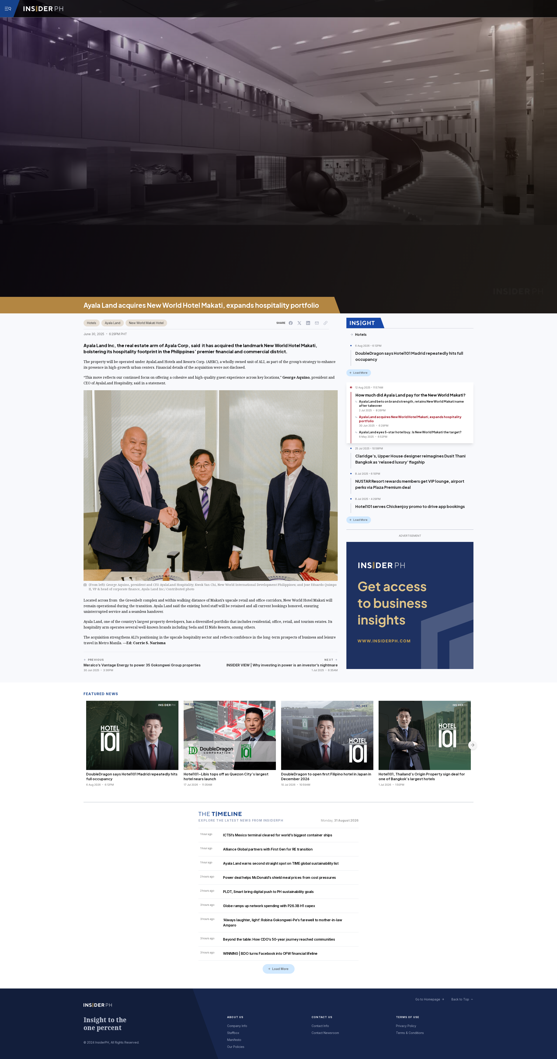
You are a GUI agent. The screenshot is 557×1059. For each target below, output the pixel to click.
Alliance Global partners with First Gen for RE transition (267, 849)
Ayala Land (112, 323)
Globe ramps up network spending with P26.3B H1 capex (269, 906)
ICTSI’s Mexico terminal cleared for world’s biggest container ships (277, 835)
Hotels (91, 323)
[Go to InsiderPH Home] (43, 8)
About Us (235, 1017)
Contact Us (322, 1017)
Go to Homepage (427, 999)
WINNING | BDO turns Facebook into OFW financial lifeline (270, 953)
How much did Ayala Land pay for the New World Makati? (411, 394)
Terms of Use (407, 1017)
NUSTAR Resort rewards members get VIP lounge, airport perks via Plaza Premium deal (409, 484)
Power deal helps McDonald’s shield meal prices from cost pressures (279, 877)
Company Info (237, 1026)
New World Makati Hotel (146, 323)
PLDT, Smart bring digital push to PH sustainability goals (268, 891)
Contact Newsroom (325, 1033)
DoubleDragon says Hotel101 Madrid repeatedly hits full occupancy (409, 356)
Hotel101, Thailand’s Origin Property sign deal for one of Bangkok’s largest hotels (422, 776)
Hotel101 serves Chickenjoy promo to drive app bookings (410, 506)
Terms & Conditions (410, 1033)
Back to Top (460, 999)
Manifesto (234, 1040)
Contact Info (320, 1026)
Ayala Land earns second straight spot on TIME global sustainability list (280, 863)
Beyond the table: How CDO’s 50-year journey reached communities (279, 939)
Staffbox (233, 1033)
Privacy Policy (406, 1026)
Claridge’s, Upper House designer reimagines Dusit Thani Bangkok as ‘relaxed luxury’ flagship (410, 458)
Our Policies (235, 1047)
